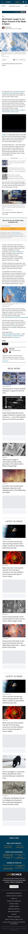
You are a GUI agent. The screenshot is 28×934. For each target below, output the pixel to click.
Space (3, 16)
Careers (14, 914)
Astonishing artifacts (20, 847)
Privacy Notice (17, 233)
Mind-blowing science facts (20, 868)
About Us (14, 898)
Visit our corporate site (16, 882)
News (20, 28)
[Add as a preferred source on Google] (14, 886)
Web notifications (14, 911)
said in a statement (17, 251)
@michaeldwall (10, 334)
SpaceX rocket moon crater (14, 6)
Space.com (17, 337)
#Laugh (4, 134)
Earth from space (20, 845)
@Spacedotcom (8, 335)
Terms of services (15, 232)
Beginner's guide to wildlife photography (20, 866)
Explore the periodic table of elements (8, 858)
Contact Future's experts (14, 895)
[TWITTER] (10, 352)
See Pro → (18, 1)
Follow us (16, 59)
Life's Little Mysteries (8, 845)
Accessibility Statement (14, 893)
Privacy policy (14, 903)
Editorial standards (14, 916)
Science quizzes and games (8, 865)
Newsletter (23, 59)
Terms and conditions (14, 901)
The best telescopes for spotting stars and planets (8, 869)
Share (5, 59)
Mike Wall (9, 27)
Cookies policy (14, 906)
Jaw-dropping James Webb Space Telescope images (8, 855)
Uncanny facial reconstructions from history (20, 858)
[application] (14, 122)
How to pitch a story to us (14, 919)
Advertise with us (14, 909)
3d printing (5, 343)
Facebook (15, 335)
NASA (13, 325)
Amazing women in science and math (20, 855)
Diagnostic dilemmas (8, 847)
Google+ (18, 334)
